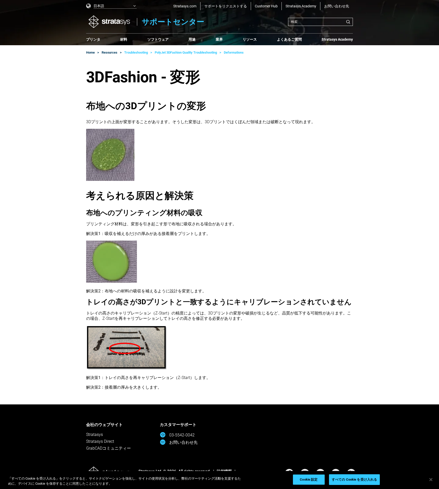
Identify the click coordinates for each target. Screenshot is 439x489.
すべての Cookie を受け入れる (354, 479)
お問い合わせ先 (336, 6)
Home (90, 52)
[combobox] (320, 22)
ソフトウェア (158, 39)
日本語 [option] (98, 6)
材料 (123, 39)
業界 (219, 39)
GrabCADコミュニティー (108, 448)
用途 (192, 39)
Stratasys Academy (301, 6)
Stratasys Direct (100, 441)
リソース (250, 39)
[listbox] (111, 6)
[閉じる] (430, 479)
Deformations (234, 52)
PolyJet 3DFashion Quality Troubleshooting (186, 52)
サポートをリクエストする (225, 6)
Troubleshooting (136, 52)
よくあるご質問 (289, 39)
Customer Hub (266, 6)
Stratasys (94, 434)
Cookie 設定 (309, 479)
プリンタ (93, 39)
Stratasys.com (184, 6)
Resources (109, 52)
